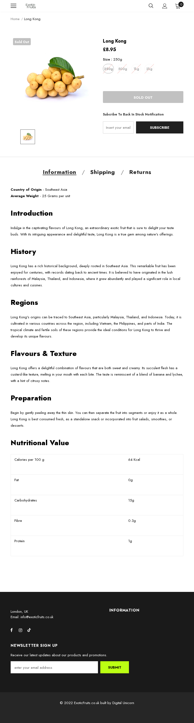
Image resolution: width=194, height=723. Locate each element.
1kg (136, 68)
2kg (149, 68)
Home (15, 19)
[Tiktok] (29, 630)
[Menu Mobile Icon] (13, 6)
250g (108, 68)
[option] (54, 79)
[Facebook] (11, 630)
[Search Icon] (151, 6)
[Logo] (31, 6)
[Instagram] (20, 630)
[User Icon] (164, 6)
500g (122, 68)
